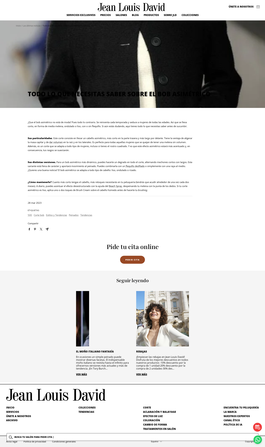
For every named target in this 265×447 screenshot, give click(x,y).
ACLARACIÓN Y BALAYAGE (159, 412)
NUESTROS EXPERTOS (237, 416)
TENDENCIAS (86, 412)
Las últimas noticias (32, 25)
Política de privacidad (34, 441)
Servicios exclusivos (81, 15)
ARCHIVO (12, 420)
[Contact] (258, 6)
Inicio (18, 25)
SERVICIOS (12, 412)
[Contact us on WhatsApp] (257, 439)
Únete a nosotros (241, 6)
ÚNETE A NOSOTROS (18, 416)
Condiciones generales (64, 441)
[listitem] (29, 229)
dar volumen (56, 142)
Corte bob (39, 215)
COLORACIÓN (151, 420)
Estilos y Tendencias (56, 215)
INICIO (10, 407)
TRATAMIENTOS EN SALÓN (159, 429)
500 (30, 215)
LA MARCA (230, 412)
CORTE (147, 407)
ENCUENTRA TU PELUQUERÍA (241, 407)
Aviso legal (11, 441)
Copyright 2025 (252, 441)
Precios (105, 15)
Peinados (74, 215)
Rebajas (141, 351)
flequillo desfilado (135, 166)
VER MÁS (81, 374)
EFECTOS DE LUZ (153, 416)
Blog (135, 15)
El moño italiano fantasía (95, 351)
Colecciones (190, 15)
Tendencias (86, 215)
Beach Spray (115, 186)
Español (154, 441)
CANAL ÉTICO (232, 420)
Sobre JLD (170, 15)
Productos (151, 15)
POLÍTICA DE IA (233, 424)
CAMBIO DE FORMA (155, 424)
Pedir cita (132, 259)
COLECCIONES (87, 407)
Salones (121, 15)
